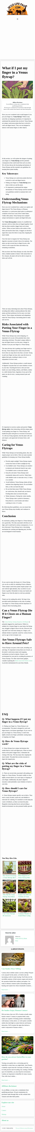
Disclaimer (30, 1128)
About (3, 1106)
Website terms (23, 1128)
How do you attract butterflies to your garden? (16, 1058)
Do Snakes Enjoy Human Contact (14, 1010)
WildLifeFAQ (9, 1128)
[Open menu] (17, 19)
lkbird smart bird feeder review (23, 660)
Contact (4, 1110)
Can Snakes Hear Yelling (11, 969)
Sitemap (4, 1114)
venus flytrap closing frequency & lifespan (17, 622)
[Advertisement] (17, 39)
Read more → (6, 989)
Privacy (17, 1128)
